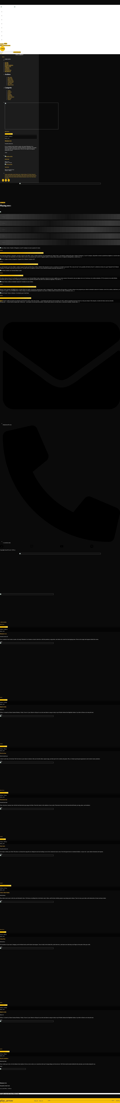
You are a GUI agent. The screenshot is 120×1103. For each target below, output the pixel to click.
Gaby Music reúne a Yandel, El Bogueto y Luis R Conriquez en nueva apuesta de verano (21, 253)
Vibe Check (3, 839)
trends (1, 743)
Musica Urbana (32, 175)
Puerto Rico (7, 176)
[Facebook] (1, 546)
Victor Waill (7, 178)
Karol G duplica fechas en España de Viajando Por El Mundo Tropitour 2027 (19, 264)
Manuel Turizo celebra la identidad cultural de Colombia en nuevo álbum (18, 287)
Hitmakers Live (9, 134)
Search (17, 52)
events (9, 175)
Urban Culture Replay (5, 885)
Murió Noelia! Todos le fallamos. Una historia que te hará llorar (15, 298)
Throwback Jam (4, 792)
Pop (35, 175)
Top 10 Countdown (5, 1051)
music (1, 697)
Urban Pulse (3, 932)
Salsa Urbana (33, 176)
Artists (1, 250)
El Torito (30, 174)
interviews (7, 131)
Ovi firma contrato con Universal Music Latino (11, 275)
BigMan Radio (7, 159)
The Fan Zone (7, 167)
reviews (28, 176)
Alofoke (6, 174)
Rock (30, 176)
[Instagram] (31, 546)
